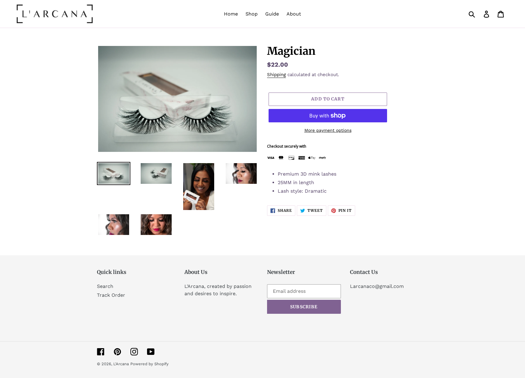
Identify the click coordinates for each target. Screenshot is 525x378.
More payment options (328, 130)
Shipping (276, 74)
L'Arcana (121, 364)
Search (105, 286)
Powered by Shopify (149, 364)
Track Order (111, 295)
